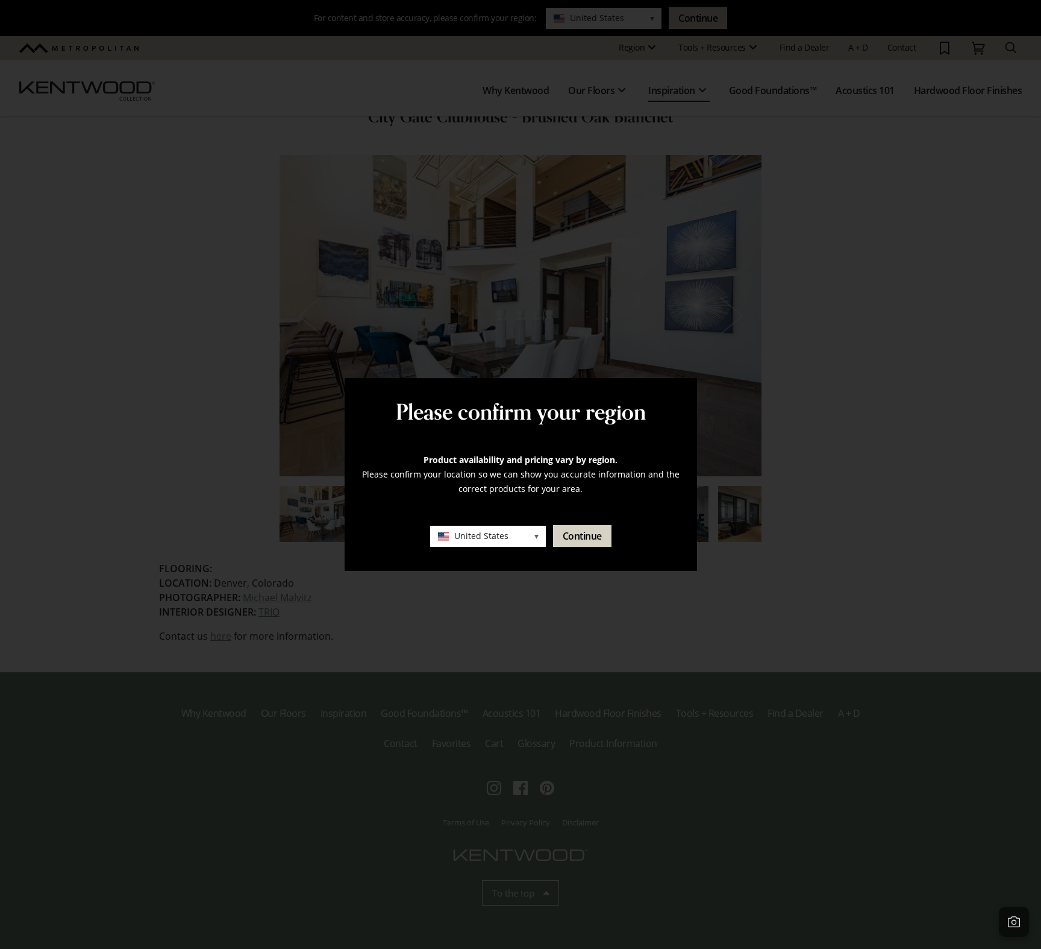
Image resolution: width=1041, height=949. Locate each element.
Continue (582, 536)
